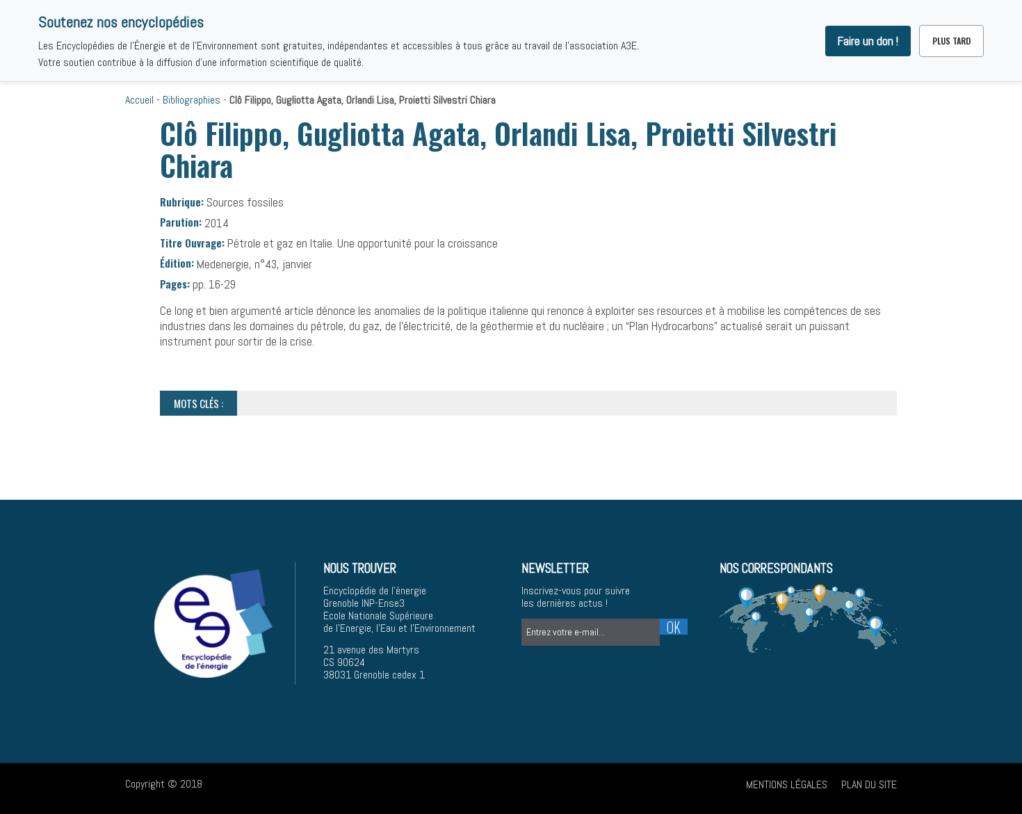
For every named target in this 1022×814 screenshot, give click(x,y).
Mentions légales (786, 784)
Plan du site (869, 784)
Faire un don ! (868, 41)
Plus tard (951, 41)
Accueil (139, 99)
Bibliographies (191, 99)
